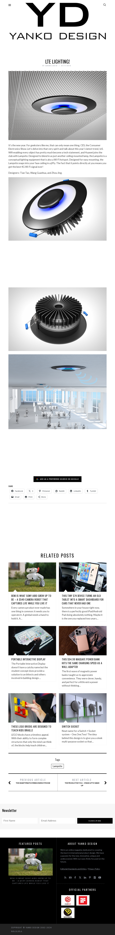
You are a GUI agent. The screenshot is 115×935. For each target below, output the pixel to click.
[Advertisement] (57, 48)
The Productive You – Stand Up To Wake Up (82, 782)
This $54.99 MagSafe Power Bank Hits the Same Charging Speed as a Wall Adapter (82, 663)
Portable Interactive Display (28, 659)
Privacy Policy (94, 869)
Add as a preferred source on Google (59, 479)
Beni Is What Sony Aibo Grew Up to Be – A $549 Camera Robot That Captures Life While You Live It (31, 599)
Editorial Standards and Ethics (73, 869)
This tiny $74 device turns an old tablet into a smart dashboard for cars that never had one (83, 599)
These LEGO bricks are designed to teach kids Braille (31, 728)
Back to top (16, 931)
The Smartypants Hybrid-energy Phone (33, 781)
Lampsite (57, 766)
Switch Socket (70, 726)
